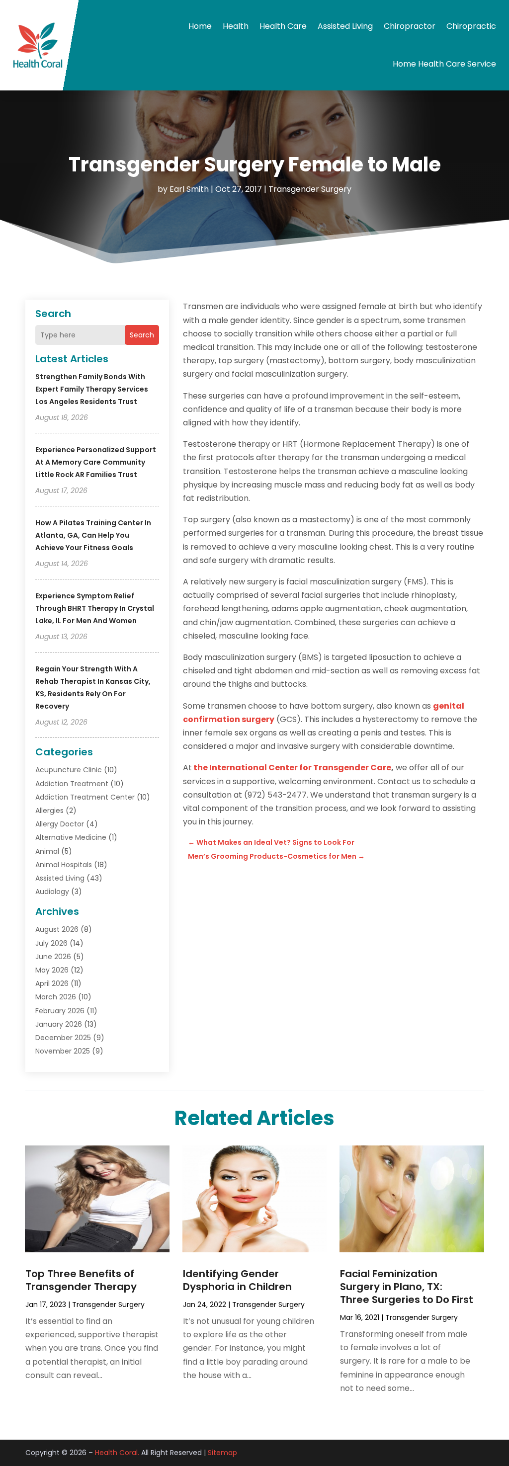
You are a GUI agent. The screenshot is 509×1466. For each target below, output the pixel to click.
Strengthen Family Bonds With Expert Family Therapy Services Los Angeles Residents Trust (91, 389)
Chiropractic (471, 26)
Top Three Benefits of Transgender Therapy (81, 1280)
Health (236, 26)
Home (200, 26)
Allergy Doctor (59, 824)
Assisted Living (345, 26)
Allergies (49, 810)
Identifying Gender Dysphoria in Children (237, 1280)
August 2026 (57, 929)
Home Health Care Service (444, 64)
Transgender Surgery (309, 189)
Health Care (283, 26)
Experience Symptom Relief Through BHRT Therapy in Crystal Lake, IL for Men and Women (94, 608)
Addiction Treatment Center (85, 797)
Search (142, 335)
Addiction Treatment (71, 784)
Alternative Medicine (70, 837)
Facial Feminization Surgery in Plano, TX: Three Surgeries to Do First (406, 1286)
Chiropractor (409, 26)
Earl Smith (189, 189)
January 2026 (58, 1024)
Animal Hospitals (63, 865)
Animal (47, 851)
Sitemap (222, 1453)
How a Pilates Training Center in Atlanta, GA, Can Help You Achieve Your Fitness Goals (93, 535)
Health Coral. (117, 1453)
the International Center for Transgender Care (292, 767)
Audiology (52, 891)
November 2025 (62, 1051)
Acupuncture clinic (68, 770)
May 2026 (52, 970)
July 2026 (51, 943)
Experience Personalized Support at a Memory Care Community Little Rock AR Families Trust (95, 462)
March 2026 (55, 997)
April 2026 (52, 983)
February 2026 (60, 1011)
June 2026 (53, 957)
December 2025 (63, 1038)
